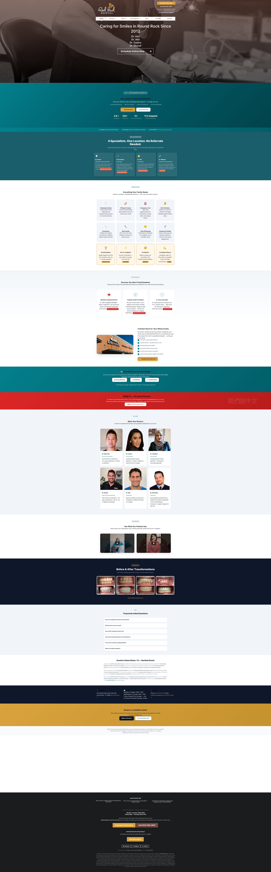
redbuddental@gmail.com (158, 695)
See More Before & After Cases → (135, 598)
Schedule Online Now (166, 3)
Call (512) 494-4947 (166, 6)
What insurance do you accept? (113, 625)
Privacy (128, 850)
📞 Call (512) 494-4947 (143, 718)
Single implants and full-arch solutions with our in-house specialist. (106, 254)
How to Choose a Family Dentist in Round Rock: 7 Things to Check (135, 801)
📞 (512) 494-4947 (143, 109)
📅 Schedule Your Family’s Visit (148, 359)
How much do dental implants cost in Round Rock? (117, 637)
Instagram (136, 846)
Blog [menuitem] (147, 18)
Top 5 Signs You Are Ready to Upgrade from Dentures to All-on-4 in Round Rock (162, 801)
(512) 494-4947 (111, 680)
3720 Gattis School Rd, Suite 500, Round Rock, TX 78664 (135, 834)
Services (111, 18)
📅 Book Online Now (128, 109)
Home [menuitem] (101, 18)
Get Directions (135, 839)
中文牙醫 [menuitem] (158, 18)
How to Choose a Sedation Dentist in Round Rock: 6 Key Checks (108, 801)
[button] (117, 543)
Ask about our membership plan (165, 129)
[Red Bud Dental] (106, 8)
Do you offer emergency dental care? (114, 631)
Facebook (127, 846)
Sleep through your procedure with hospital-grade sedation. (145, 254)
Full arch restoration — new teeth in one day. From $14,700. (125, 254)
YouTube (145, 846)
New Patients (134, 18)
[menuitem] (112, 18)
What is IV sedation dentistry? (112, 648)
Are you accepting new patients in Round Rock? (117, 619)
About (123, 18)
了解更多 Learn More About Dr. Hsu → (135, 404)
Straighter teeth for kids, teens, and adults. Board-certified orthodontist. (165, 254)
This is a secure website (136, 850)
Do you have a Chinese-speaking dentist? (115, 642)
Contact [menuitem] (169, 18)
